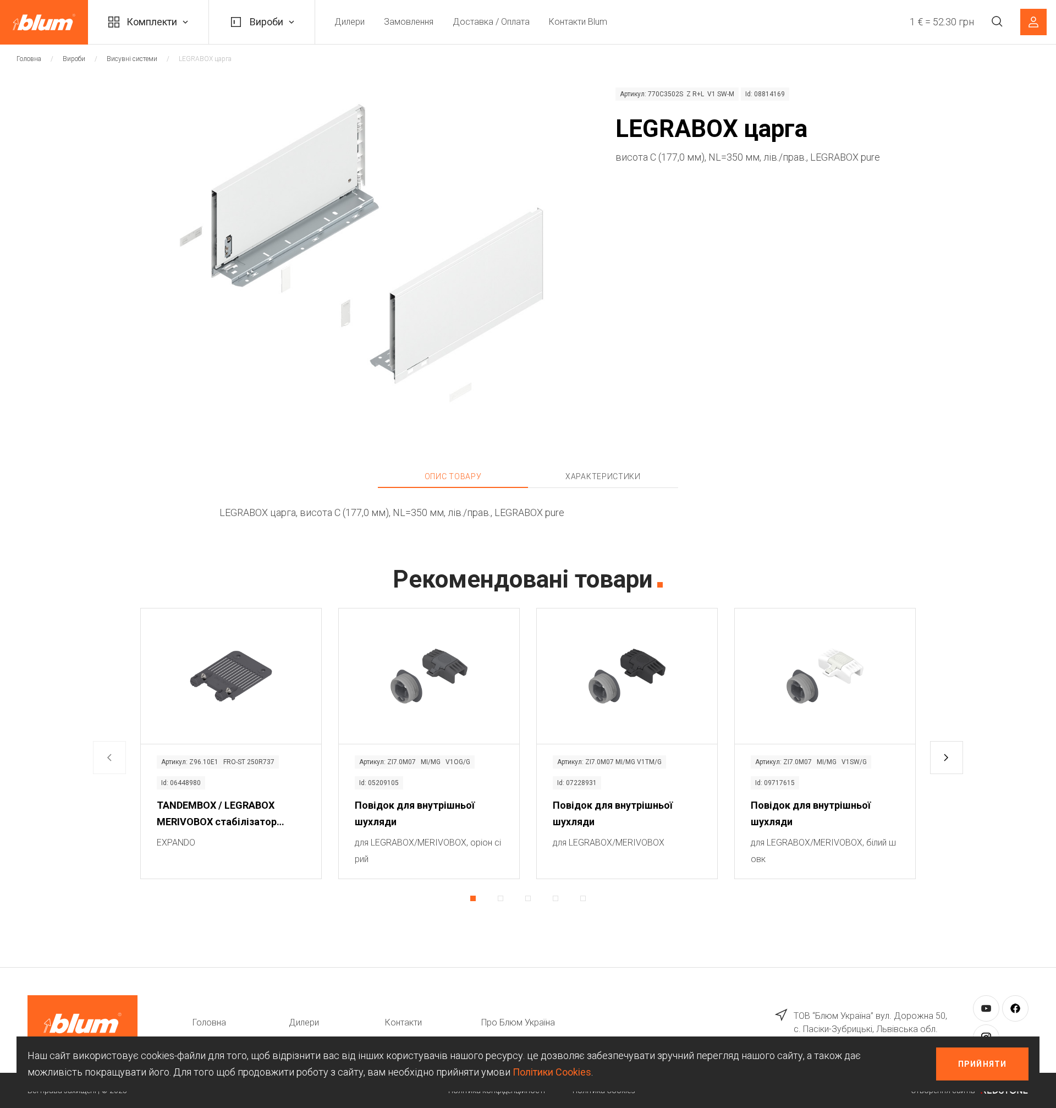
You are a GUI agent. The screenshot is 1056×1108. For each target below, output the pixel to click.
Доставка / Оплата (491, 22)
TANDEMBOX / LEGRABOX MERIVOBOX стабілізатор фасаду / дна (217, 814)
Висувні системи (132, 59)
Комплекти (152, 22)
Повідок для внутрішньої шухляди (415, 813)
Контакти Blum (578, 22)
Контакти (403, 1022)
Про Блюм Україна (518, 1022)
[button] (946, 757)
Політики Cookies (552, 1072)
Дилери (349, 22)
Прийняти (982, 1064)
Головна (28, 59)
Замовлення (408, 22)
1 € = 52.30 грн (942, 22)
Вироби (266, 22)
